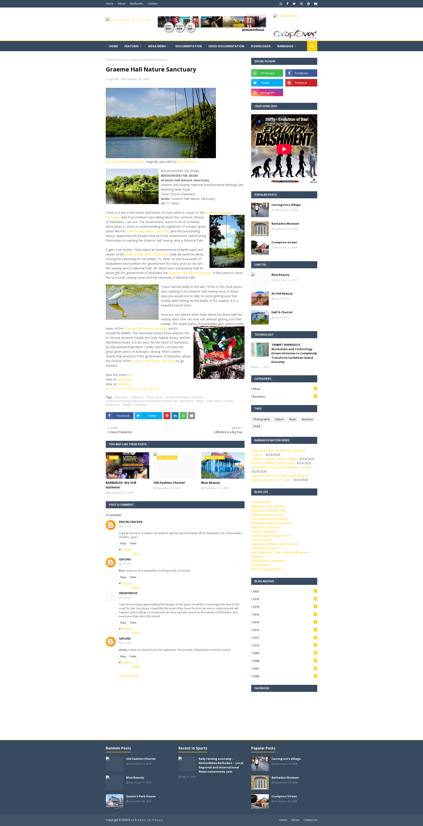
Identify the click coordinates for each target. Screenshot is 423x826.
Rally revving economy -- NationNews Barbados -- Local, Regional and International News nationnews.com (221, 765)
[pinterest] (308, 4)
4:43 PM (126, 597)
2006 (285, 676)
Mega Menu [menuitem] (157, 46)
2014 (284, 622)
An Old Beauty (282, 293)
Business (284, 396)
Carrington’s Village (286, 205)
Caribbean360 (261, 502)
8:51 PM (126, 563)
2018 (284, 607)
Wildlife (127, 405)
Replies (127, 549)
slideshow (124, 379)
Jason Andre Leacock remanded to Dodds (281, 467)
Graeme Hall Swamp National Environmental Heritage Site (141, 401)
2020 (284, 591)
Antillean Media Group (267, 514)
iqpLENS (114, 79)
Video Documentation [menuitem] (226, 46)
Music (285, 389)
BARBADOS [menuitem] (285, 46)
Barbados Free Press (266, 527)
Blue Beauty (210, 483)
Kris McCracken (130, 522)
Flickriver (124, 384)
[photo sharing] (161, 157)
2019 (285, 599)
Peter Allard (214, 401)
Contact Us (310, 820)
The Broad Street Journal (269, 519)
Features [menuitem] (131, 46)
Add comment (129, 676)
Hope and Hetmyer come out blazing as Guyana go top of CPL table (279, 477)
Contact (152, 4)
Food (256, 426)
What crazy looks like (266, 569)
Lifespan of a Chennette (268, 561)
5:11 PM (126, 643)
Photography (261, 419)
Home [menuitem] (113, 46)
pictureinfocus (188, 162)
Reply (123, 543)
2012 (285, 638)
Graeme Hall (134, 254)
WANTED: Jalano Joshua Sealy (272, 463)
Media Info (136, 4)
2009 (285, 653)
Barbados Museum (285, 223)
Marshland (186, 401)
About (122, 4)
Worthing (121, 60)
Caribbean (136, 397)
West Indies (113, 405)
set (130, 375)
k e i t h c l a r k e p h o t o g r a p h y (132, 389)
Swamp (229, 401)
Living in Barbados (264, 531)
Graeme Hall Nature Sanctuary (147, 231)
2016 (285, 614)
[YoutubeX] (301, 92)
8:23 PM (126, 526)
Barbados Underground (268, 506)
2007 (285, 668)
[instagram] (301, 4)
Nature (200, 401)
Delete (133, 543)
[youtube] (315, 4)
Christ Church (154, 397)
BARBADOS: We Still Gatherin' (121, 485)
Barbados (121, 397)
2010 (285, 645)
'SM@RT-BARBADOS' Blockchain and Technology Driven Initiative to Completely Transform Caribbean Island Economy (294, 353)
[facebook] (287, 4)
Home (109, 4)
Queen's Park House (141, 796)
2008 (285, 661)
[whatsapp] (280, 4)
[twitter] (294, 4)
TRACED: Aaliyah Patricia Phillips (274, 459)
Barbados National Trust (268, 510)
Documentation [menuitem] (188, 46)
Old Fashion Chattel (169, 483)
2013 (284, 630)
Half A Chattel (281, 312)
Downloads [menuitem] (261, 46)
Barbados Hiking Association (271, 523)
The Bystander (261, 540)
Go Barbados (260, 565)
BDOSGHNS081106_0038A (125, 162)
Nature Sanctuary (156, 254)
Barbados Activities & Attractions (274, 544)
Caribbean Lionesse (265, 548)
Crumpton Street (284, 242)
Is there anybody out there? (270, 535)
